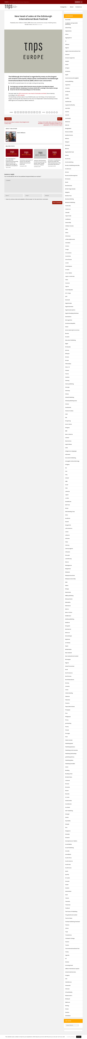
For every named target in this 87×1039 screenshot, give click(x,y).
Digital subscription (70, 310)
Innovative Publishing (70, 458)
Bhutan (67, 148)
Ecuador (67, 336)
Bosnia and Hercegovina (71, 175)
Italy (66, 488)
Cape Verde (68, 216)
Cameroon (68, 209)
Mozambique (68, 636)
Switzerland (68, 891)
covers (67, 263)
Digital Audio (68, 303)
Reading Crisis (68, 773)
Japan (66, 494)
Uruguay (67, 975)
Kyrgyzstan (68, 525)
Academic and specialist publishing (71, 23)
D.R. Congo (68, 293)
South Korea (68, 867)
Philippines (68, 716)
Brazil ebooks (68, 185)
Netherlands (68, 649)
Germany (67, 390)
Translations (68, 935)
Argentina (67, 84)
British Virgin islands (70, 189)
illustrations (68, 441)
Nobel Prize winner (69, 666)
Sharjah (67, 824)
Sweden (67, 888)
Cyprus (67, 286)
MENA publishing (69, 595)
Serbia (67, 817)
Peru (66, 713)
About (71, 7)
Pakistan (67, 696)
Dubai (66, 326)
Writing (67, 1005)
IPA (66, 468)
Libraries (67, 538)
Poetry (67, 726)
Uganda (67, 955)
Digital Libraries (69, 306)
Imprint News (68, 444)
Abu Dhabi (67, 19)
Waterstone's (68, 995)
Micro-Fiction (68, 612)
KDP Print (67, 505)
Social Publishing (69, 847)
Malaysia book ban (70, 575)
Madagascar (68, 565)
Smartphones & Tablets (71, 841)
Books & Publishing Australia (72, 165)
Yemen (67, 1009)
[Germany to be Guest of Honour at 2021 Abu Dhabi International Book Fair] (26, 153)
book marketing (69, 162)
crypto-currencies (69, 276)
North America (69, 673)
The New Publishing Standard (72, 921)
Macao (67, 562)
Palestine (67, 700)
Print (66, 736)
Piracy (66, 720)
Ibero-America (69, 434)
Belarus (67, 138)
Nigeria (67, 663)
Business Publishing (70, 202)
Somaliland (68, 854)
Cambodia (68, 205)
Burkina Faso (68, 195)
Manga (67, 589)
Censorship (68, 222)
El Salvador (68, 347)
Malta (66, 585)
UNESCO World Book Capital (72, 968)
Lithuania (67, 552)
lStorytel (67, 555)
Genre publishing (69, 384)
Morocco (67, 632)
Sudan (66, 884)
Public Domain (68, 740)
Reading (67, 770)
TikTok (67, 928)
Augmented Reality (70, 105)
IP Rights (67, 464)
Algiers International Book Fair (72, 51)
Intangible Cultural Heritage (72, 461)
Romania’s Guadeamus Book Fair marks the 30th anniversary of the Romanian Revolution (54, 162)
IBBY (66, 431)
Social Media (68, 844)
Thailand (67, 908)
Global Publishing (69, 397)
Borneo (67, 172)
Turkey (67, 952)
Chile (66, 229)
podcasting (68, 723)
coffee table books (70, 239)
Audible (67, 98)
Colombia (67, 242)
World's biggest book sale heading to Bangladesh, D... (19, 2)
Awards (67, 115)
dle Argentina (68, 320)
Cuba (66, 279)
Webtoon (67, 1002)
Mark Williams (19, 23)
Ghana (67, 394)
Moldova (67, 622)
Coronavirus (68, 253)
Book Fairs (33, 23)
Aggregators (68, 37)
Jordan (67, 498)
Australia (67, 108)
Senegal (67, 814)
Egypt (66, 343)
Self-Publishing (69, 810)
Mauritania (68, 592)
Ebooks (67, 333)
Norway (67, 683)
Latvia (66, 531)
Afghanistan (68, 31)
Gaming (67, 380)
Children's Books (69, 226)
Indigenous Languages (71, 451)
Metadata (67, 602)
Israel (66, 484)
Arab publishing (69, 81)
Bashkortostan (69, 135)
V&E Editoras (68, 982)
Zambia (67, 1012)
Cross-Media (68, 273)
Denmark (67, 300)
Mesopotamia (68, 599)
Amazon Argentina (70, 58)
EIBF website (21, 95)
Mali (66, 582)
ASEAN (66, 95)
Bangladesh (68, 128)
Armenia (67, 88)
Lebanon (67, 535)
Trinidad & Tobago (70, 938)
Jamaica (67, 491)
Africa (66, 34)
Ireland (67, 478)
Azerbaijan (68, 118)
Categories (63, 7)
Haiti (66, 414)
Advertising (68, 27)
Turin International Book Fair (72, 948)
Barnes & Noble (69, 131)
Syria (66, 894)
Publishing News (52, 23)
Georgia (67, 387)
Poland (67, 730)
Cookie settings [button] (70, 1036)
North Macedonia (69, 679)
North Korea (68, 676)
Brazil (66, 182)
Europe (45, 23)
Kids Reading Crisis (70, 511)
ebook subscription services (72, 330)
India (66, 447)
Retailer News (28, 24)
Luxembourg (68, 558)
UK (33, 24)
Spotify (67, 874)
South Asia (68, 864)
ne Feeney (67, 642)
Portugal (67, 733)
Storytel (67, 881)
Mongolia (67, 626)
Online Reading (69, 693)
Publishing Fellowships (70, 753)
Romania (67, 787)
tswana (67, 941)
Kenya (66, 508)
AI (65, 41)
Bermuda (67, 145)
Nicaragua (68, 659)
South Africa (68, 857)
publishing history (69, 757)
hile (66, 417)
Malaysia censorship (70, 578)
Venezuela (67, 985)
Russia (67, 790)
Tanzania (67, 901)
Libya (66, 542)
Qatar (66, 767)
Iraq (66, 474)
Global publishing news (71, 400)
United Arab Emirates (70, 972)
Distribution (68, 316)
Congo (67, 249)
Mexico (67, 609)
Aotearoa (67, 71)
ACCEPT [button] (78, 1036)
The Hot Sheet (68, 918)
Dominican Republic (70, 323)
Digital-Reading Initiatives (72, 313)
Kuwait (67, 521)
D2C (66, 296)
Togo (66, 931)
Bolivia (67, 155)
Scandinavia (68, 804)
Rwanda (67, 794)
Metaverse (68, 605)
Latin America (68, 528)
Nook (66, 669)
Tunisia (67, 945)
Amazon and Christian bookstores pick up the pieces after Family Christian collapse (40, 162)
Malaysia (67, 572)
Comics (67, 246)
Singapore (67, 831)
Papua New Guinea (70, 706)
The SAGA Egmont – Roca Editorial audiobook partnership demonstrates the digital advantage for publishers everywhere (12, 162)
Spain (66, 871)
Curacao (67, 283)
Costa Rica (68, 256)
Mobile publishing (69, 619)
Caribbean (68, 219)
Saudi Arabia (68, 800)
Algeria (67, 47)
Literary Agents (69, 548)
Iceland (67, 437)
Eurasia (67, 357)
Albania (67, 44)
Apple (66, 74)
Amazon (67, 54)
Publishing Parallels (70, 763)
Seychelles (68, 820)
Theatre (67, 925)
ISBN (66, 481)
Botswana (67, 179)
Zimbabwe (68, 1015)
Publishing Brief (69, 743)
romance (67, 780)
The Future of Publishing (71, 911)
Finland (67, 370)
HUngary (67, 427)
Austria (67, 111)
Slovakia (67, 834)
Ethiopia (67, 353)
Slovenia (67, 837)
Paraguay (67, 710)
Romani (67, 783)
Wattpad (67, 999)
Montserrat (68, 629)
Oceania (67, 686)
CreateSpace (68, 266)
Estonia (67, 350)
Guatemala (68, 407)
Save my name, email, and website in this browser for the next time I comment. (27, 199)
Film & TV (67, 367)
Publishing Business (70, 747)
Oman (66, 689)
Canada (67, 212)
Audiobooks (68, 101)
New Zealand (68, 652)
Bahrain (67, 125)
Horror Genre (68, 424)
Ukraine (67, 962)
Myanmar (67, 639)
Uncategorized (69, 965)
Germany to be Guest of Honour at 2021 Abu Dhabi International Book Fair (26, 162)
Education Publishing (70, 340)
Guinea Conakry (69, 410)
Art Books (67, 91)
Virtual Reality (68, 992)
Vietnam (67, 989)
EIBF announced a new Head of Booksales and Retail (32, 93)
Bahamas (67, 121)
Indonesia (67, 454)
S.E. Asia (67, 797)
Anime (66, 64)
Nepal (66, 646)
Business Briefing (69, 199)
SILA (66, 827)
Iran (66, 471)
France (67, 373)
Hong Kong (68, 421)
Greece (67, 404)
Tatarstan (67, 904)
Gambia (67, 377)
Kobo (66, 515)
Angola (67, 61)
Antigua (67, 68)
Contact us (78, 7)
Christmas (67, 236)
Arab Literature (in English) (72, 78)
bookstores (40, 23)
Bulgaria (67, 192)
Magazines (68, 568)
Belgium (67, 142)
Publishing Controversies (71, 750)
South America (69, 861)
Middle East (68, 615)
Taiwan (67, 898)
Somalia (67, 851)
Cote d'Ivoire (68, 259)
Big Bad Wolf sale (69, 152)
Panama (67, 703)
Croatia (67, 269)
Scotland (67, 807)
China (66, 232)
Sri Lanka (67, 878)
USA (66, 978)
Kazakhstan (68, 501)
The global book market (71, 915)
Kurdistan (67, 518)
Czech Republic (69, 289)
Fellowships (68, 363)
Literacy (67, 545)
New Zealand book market (71, 656)
